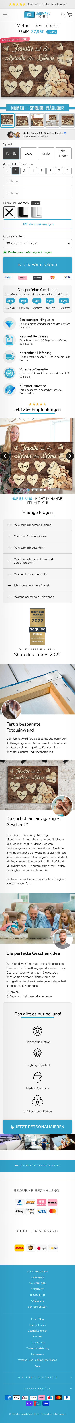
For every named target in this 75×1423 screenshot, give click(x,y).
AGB (37, 1366)
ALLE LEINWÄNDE (37, 1271)
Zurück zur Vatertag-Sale (40, 1165)
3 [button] (36, 490)
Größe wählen (13, 236)
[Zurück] (2, 785)
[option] (37, 4)
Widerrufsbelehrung (37, 1348)
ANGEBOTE (37, 1301)
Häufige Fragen (37, 1325)
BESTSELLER (37, 1295)
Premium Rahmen (21, 203)
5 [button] (44, 490)
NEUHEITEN (37, 1277)
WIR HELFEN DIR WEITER (38, 1377)
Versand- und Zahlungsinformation (37, 1360)
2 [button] (32, 490)
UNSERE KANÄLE (37, 1388)
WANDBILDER (37, 1283)
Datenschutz (38, 1342)
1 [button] (28, 490)
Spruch (8, 144)
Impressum (37, 1354)
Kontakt (37, 1336)
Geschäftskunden (37, 1331)
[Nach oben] (37, 1202)
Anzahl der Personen (18, 164)
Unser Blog (37, 1319)
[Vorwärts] (72, 785)
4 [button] (40, 490)
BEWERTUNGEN (37, 1306)
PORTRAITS (37, 1289)
